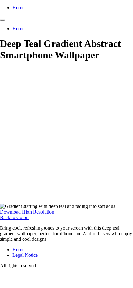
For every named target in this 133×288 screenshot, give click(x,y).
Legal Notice (25, 255)
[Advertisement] (66, 134)
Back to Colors (14, 217)
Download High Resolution (27, 211)
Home (18, 7)
